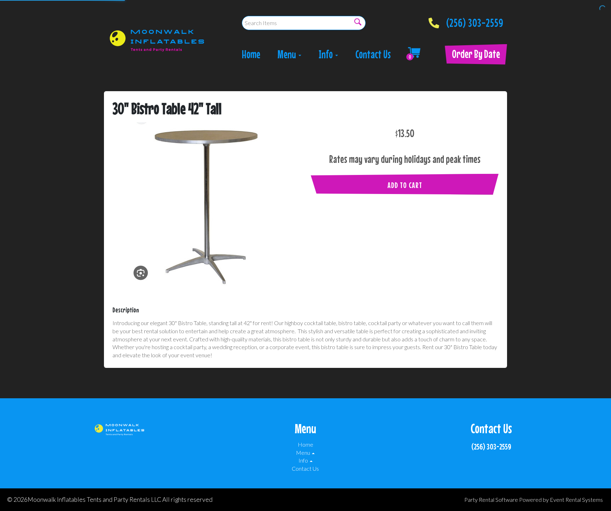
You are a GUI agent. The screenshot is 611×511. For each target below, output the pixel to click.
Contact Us (373, 54)
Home (251, 54)
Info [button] (326, 54)
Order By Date (476, 53)
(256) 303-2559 (475, 20)
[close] (601, 10)
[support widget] (589, 494)
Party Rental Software (491, 499)
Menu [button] (288, 54)
